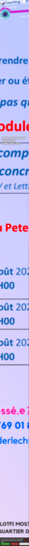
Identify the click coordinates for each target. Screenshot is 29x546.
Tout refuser (14, 544)
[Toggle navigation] (26, 4)
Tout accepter (5, 544)
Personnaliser (24, 544)
